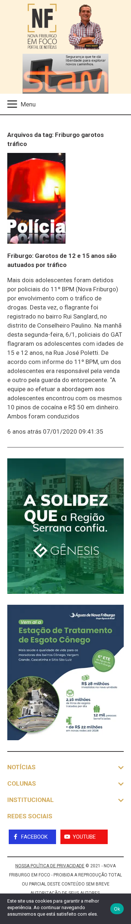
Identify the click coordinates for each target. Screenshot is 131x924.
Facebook (34, 837)
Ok (117, 909)
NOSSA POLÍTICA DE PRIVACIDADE (49, 865)
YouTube (84, 837)
